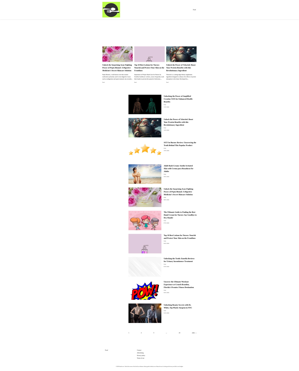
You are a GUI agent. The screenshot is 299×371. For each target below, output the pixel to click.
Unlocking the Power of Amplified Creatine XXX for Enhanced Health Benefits (178, 99)
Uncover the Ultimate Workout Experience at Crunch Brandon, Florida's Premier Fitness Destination (179, 284)
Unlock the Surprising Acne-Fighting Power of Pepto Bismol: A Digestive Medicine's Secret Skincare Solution (117, 68)
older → (194, 333)
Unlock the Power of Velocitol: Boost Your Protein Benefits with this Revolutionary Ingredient (181, 68)
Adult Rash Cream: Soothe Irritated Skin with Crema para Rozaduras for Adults (178, 168)
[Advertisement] (149, 31)
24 (179, 333)
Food (194, 9)
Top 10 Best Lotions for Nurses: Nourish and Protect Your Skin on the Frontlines (149, 68)
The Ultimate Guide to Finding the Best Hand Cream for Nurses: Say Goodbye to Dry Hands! (180, 215)
